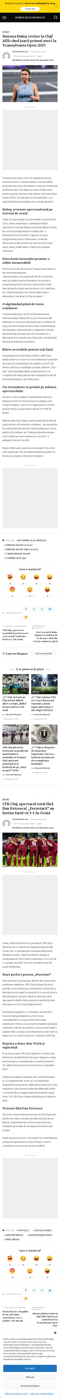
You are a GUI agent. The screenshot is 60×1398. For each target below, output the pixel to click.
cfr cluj (23, 1230)
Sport (6, 32)
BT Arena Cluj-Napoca (32, 540)
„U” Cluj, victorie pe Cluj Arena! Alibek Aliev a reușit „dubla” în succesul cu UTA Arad (14, 704)
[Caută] (56, 17)
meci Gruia (12, 1239)
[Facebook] (26, 609)
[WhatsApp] (42, 609)
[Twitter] (34, 609)
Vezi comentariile (43, 653)
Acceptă (30, 1368)
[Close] (56, 6)
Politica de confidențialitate (42, 1394)
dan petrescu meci (40, 1235)
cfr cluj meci (43, 1230)
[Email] (26, 617)
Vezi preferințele (30, 1386)
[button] (55, 1332)
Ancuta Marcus (20, 52)
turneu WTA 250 (16, 558)
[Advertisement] (30, 140)
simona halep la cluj (19, 545)
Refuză (30, 1377)
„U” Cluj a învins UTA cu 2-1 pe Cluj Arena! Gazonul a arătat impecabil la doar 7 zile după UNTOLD (43, 704)
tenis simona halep (18, 554)
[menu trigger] (5, 17)
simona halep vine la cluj (22, 549)
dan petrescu (14, 1235)
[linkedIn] (50, 609)
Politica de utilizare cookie (16, 1394)
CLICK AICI (30, 9)
